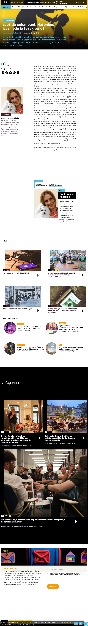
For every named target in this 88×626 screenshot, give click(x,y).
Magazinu (16, 577)
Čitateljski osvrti (23, 7)
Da (76, 623)
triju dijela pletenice (45, 68)
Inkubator (74, 7)
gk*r (6, 2)
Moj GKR (82, 2)
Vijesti (31, 7)
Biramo (14, 7)
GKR (54, 2)
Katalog (77, 2)
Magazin (33, 2)
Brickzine (48, 2)
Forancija (45, 7)
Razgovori (57, 7)
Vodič (28, 2)
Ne (81, 623)
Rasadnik (40, 2)
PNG (79, 7)
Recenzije (38, 7)
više (8, 135)
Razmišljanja (65, 7)
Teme (51, 7)
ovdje (62, 576)
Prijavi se (53, 586)
